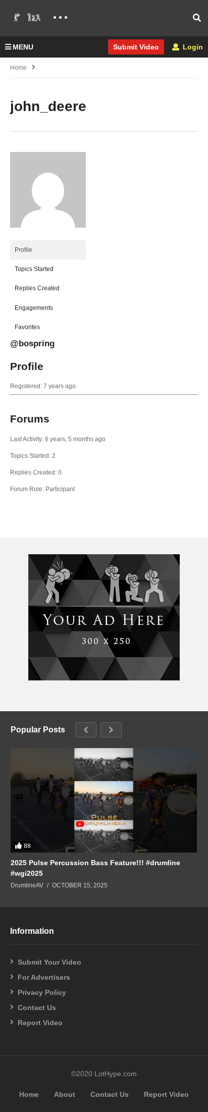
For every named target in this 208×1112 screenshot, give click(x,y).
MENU (23, 47)
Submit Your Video (49, 962)
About (64, 1094)
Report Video (40, 1023)
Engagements (34, 307)
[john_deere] (48, 235)
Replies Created (37, 288)
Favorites (27, 327)
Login (192, 47)
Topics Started (34, 269)
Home (18, 67)
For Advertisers (44, 977)
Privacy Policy (42, 992)
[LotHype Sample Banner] (104, 678)
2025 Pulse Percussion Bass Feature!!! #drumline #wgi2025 (95, 868)
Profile (23, 249)
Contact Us (37, 1007)
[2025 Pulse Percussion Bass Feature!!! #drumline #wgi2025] (104, 800)
